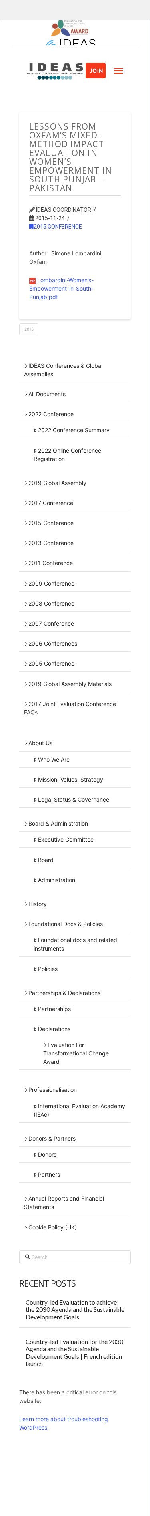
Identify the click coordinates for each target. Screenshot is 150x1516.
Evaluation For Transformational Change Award (76, 1053)
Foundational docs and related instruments (75, 944)
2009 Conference (51, 583)
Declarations (54, 1028)
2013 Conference (51, 542)
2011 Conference (50, 562)
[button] (118, 70)
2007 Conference (51, 623)
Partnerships (54, 1008)
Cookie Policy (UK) (52, 1227)
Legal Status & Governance (73, 799)
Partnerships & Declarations (64, 992)
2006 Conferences (52, 643)
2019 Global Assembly (57, 482)
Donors (47, 1154)
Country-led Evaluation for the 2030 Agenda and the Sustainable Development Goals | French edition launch (74, 1353)
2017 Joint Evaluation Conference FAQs (70, 708)
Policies (48, 968)
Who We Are (54, 759)
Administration (56, 879)
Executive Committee (66, 839)
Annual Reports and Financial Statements (64, 1202)
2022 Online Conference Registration (67, 454)
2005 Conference (51, 663)
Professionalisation (52, 1089)
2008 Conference (51, 603)
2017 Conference (50, 502)
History (37, 903)
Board (46, 859)
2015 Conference (58, 226)
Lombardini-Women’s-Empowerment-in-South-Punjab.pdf (61, 288)
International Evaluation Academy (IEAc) (79, 1110)
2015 (29, 329)
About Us (40, 743)
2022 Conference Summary (74, 430)
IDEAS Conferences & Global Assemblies (63, 369)
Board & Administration (58, 823)
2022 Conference (51, 414)
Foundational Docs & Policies (65, 923)
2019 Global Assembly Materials (70, 683)
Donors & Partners (52, 1138)
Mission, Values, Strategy (70, 779)
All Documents (47, 394)
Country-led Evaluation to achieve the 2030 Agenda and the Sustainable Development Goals (75, 1310)
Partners (49, 1174)
